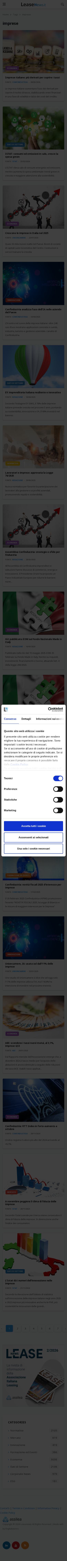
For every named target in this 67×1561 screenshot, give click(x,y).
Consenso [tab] (10, 718)
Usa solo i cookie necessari (33, 848)
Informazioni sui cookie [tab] (50, 718)
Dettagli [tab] (26, 718)
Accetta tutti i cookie (33, 826)
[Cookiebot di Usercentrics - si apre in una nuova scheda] (48, 709)
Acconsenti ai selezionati (33, 837)
